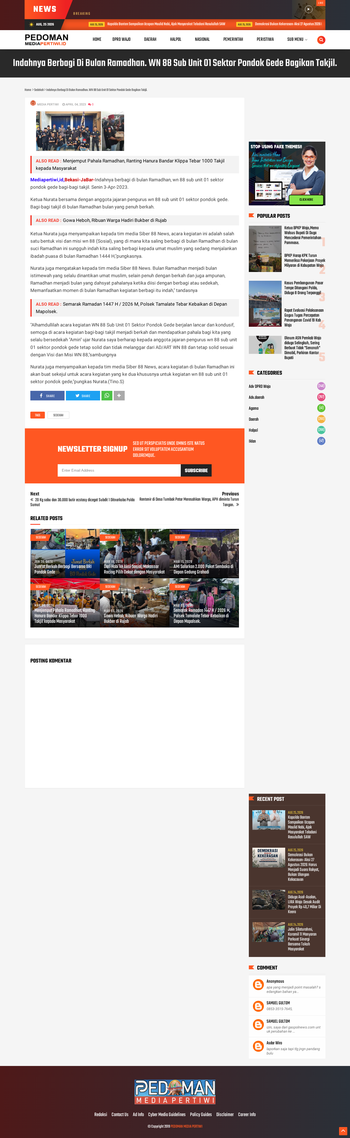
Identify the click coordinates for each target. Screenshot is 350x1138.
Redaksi (100, 1115)
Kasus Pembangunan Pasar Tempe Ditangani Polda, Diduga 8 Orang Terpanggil (303, 288)
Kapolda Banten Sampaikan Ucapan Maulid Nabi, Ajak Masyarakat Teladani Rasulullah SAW (155, 24)
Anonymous (275, 981)
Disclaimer (225, 1115)
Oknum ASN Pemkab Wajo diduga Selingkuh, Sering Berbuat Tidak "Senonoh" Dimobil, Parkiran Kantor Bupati (302, 348)
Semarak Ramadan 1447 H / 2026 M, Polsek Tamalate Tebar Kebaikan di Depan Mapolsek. (202, 616)
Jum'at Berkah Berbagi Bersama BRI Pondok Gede (63, 569)
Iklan (252, 441)
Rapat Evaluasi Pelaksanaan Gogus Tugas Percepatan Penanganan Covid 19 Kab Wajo (304, 318)
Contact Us (120, 1115)
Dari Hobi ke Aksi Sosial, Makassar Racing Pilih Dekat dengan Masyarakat (134, 569)
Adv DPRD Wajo (260, 386)
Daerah (254, 419)
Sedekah (58, 415)
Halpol (253, 430)
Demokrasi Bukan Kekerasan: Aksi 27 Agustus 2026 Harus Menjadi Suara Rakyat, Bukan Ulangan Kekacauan (303, 867)
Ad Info (138, 1115)
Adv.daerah (256, 397)
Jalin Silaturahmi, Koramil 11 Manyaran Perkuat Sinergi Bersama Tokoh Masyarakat (302, 939)
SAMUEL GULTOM (278, 1003)
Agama (253, 408)
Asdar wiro (274, 1043)
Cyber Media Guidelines (167, 1115)
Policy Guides (201, 1115)
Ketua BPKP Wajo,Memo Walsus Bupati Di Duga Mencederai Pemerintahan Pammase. (302, 235)
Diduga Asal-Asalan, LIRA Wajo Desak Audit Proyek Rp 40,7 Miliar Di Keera (304, 905)
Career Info (247, 1115)
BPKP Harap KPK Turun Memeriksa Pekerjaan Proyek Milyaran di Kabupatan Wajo (304, 260)
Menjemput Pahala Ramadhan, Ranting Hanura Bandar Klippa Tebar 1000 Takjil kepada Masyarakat (64, 616)
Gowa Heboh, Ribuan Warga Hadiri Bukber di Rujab (115, 220)
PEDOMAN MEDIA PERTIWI (186, 1126)
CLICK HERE (306, 200)
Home (97, 39)
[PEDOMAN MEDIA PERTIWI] (175, 1103)
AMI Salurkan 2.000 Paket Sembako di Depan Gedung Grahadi (204, 569)
